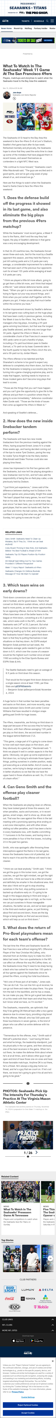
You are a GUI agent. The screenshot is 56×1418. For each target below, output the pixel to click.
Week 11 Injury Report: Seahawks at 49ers (23, 567)
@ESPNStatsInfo (23, 686)
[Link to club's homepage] (5, 20)
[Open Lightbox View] (28, 1139)
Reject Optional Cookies (28, 1405)
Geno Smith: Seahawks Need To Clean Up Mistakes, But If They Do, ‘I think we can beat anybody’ (24, 541)
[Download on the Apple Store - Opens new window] (18, 1341)
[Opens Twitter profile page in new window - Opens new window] (14, 98)
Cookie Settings (28, 1397)
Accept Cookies (28, 1413)
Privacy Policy (18, 1392)
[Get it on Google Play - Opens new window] (37, 1342)
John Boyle (17, 93)
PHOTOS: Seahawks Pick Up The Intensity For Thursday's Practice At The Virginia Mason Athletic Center (26, 1096)
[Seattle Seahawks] (28, 1353)
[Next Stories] (50, 1258)
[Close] (53, 1361)
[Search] (47, 21)
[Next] (36, 1152)
